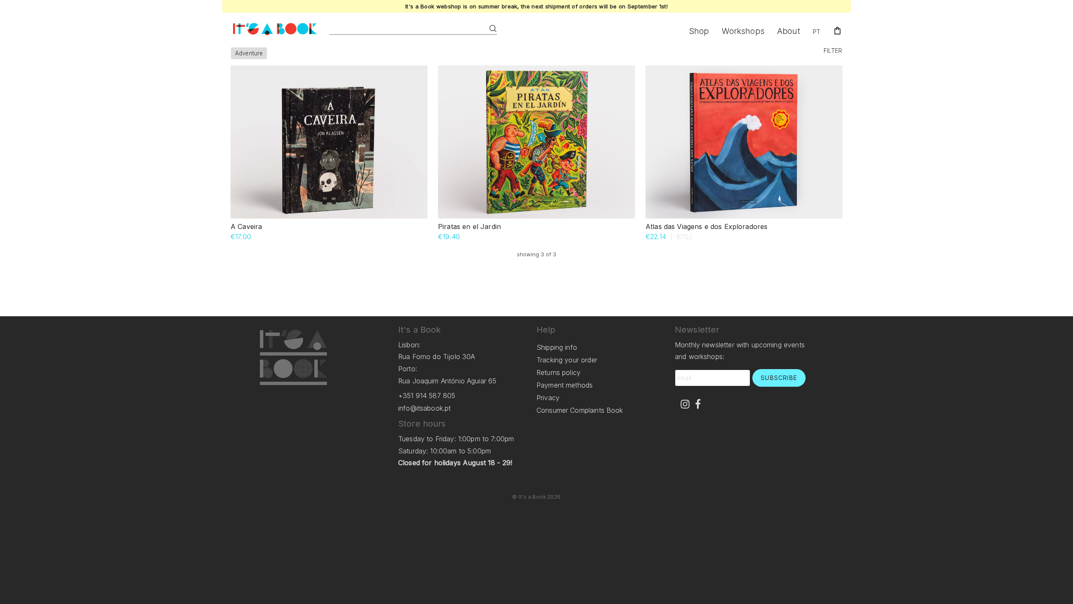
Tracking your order (566, 360)
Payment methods (564, 385)
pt (816, 32)
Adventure (249, 53)
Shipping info (556, 347)
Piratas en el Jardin (469, 226)
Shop (699, 31)
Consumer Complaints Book (579, 410)
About (788, 31)
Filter (833, 50)
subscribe (779, 378)
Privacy (548, 397)
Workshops (743, 31)
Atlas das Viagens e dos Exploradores (706, 226)
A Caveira (246, 226)
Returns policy (558, 372)
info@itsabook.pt (424, 408)
